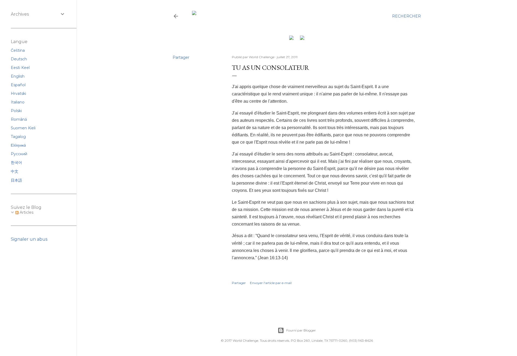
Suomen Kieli (23, 128)
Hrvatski (18, 93)
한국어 (16, 162)
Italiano (18, 102)
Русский (19, 153)
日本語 (16, 180)
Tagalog (18, 136)
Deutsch (19, 59)
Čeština (18, 50)
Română (19, 119)
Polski (16, 110)
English (18, 76)
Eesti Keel (20, 67)
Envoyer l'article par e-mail (271, 283)
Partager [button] (181, 57)
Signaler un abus (29, 239)
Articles (26, 212)
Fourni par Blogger (301, 330)
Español (18, 84)
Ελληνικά (18, 145)
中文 (14, 171)
